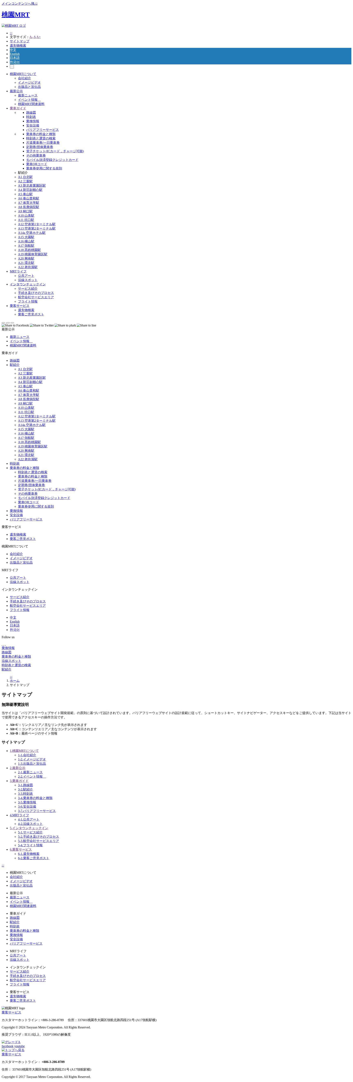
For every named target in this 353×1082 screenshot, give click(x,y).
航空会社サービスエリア (36, 297)
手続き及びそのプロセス (36, 293)
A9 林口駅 (25, 211)
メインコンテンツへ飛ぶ (20, 3)
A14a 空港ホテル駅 (32, 232)
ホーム (15, 680)
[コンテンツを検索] (12, 66)
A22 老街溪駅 (28, 267)
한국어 (15, 62)
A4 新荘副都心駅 (30, 190)
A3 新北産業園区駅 (32, 185)
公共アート (26, 275)
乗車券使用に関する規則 (44, 168)
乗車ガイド (18, 108)
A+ (38, 37)
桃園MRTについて (23, 74)
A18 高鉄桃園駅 (29, 250)
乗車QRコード (36, 164)
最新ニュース (28, 95)
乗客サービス (19, 305)
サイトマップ (19, 41)
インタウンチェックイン (28, 284)
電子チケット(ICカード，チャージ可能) (55, 151)
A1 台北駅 (25, 177)
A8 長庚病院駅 (28, 207)
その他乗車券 (36, 155)
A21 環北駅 (26, 263)
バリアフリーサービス (42, 129)
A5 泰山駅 (25, 194)
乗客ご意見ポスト (31, 314)
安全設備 (32, 125)
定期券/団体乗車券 (39, 147)
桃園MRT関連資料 (31, 104)
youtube (19, 1046)
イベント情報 (29, 99)
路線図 (31, 112)
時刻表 (31, 117)
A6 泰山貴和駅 (28, 198)
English (15, 54)
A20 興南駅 (26, 258)
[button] (3, 322)
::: (11, 33)
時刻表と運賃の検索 (41, 138)
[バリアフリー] (11, 1042)
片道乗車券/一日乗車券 (43, 142)
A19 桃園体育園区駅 (32, 254)
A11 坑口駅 (26, 220)
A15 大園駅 (26, 237)
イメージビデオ (29, 82)
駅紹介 (15, 365)
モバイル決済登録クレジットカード (52, 159)
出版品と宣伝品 (29, 87)
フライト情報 (28, 301)
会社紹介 (24, 78)
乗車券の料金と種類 (41, 134)
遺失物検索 (18, 45)
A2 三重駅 (25, 181)
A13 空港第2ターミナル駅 (37, 228)
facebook (7, 1046)
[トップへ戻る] (13, 1050)
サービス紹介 (28, 288)
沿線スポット (28, 280)
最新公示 (16, 91)
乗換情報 (32, 121)
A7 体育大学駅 (28, 202)
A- (31, 37)
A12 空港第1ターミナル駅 (37, 224)
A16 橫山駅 (26, 241)
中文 (13, 50)
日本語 (15, 57)
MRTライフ (18, 271)
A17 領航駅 (26, 245)
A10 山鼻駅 (26, 215)
